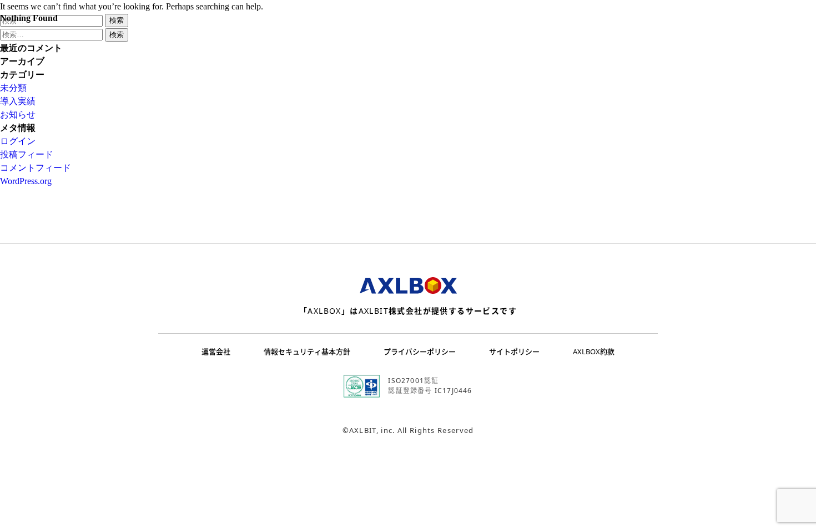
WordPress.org (26, 181)
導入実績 (18, 101)
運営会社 (216, 351)
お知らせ (18, 114)
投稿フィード (26, 154)
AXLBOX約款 (593, 351)
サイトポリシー (514, 351)
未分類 (13, 88)
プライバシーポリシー (420, 351)
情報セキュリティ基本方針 (307, 351)
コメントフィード (35, 167)
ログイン (18, 141)
